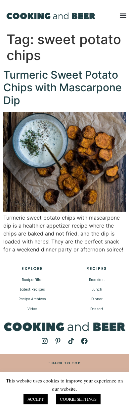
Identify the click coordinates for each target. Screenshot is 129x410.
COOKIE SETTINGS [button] (78, 399)
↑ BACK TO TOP (64, 363)
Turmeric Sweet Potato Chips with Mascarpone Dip (62, 87)
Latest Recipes (32, 289)
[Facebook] (84, 341)
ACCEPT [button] (35, 399)
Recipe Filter (32, 279)
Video (32, 309)
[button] (123, 15)
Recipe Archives (32, 299)
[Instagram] (44, 341)
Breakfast (97, 279)
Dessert (96, 309)
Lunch (97, 289)
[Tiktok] (71, 341)
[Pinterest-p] (58, 341)
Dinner (97, 299)
